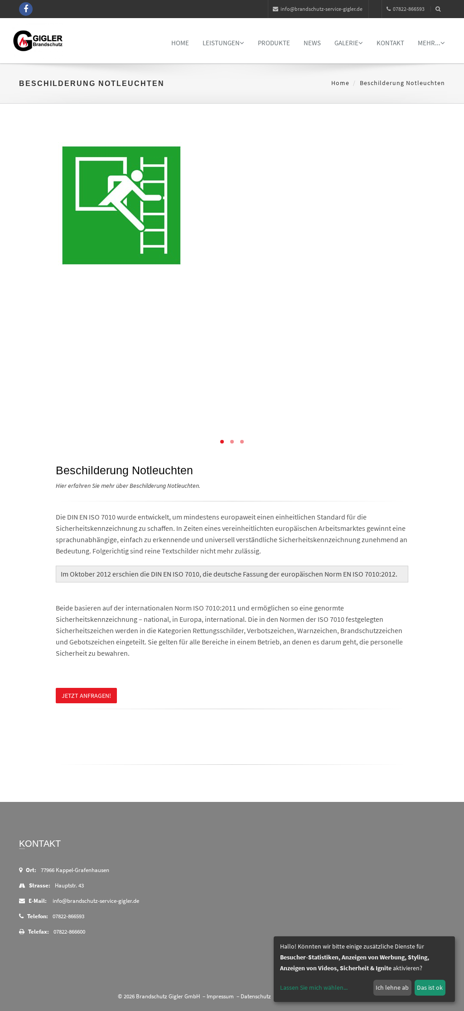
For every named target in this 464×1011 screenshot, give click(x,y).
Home (180, 42)
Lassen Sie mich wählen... (314, 987)
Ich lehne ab (392, 987)
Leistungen (221, 42)
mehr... (429, 42)
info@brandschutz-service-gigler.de (321, 8)
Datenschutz (256, 996)
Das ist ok (430, 987)
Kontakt (390, 42)
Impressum (220, 996)
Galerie (346, 42)
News (312, 42)
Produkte (274, 42)
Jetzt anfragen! (86, 695)
